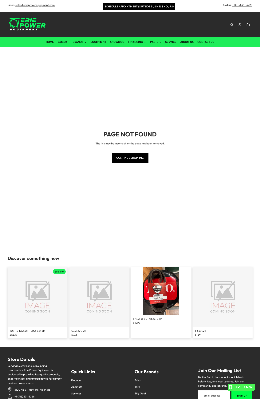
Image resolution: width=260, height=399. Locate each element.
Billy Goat (140, 393)
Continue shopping (130, 157)
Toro (137, 387)
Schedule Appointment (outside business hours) (139, 6)
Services (76, 393)
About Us (76, 387)
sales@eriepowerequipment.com (35, 5)
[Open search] (232, 24)
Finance (76, 380)
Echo (137, 380)
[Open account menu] (240, 24)
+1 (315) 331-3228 (242, 5)
